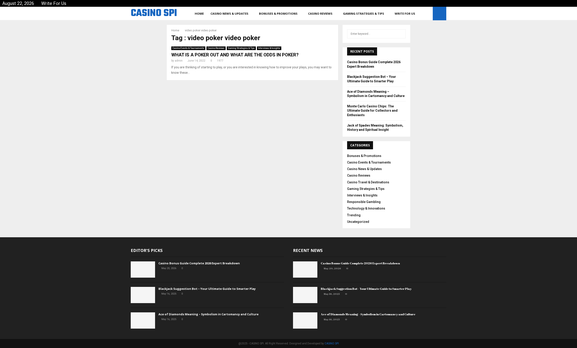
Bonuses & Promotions (278, 14)
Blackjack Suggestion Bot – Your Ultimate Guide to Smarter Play (207, 289)
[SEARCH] (401, 33)
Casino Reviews (320, 14)
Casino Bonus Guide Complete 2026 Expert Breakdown (199, 263)
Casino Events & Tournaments (188, 48)
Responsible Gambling (364, 202)
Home (199, 14)
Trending (354, 215)
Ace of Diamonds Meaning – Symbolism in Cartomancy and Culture (208, 314)
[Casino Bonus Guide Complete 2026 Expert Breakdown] (143, 269)
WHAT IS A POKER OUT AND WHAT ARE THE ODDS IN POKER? (235, 55)
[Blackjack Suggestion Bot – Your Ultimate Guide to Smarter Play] (143, 295)
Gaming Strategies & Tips (363, 14)
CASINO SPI (154, 13)
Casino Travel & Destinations (368, 182)
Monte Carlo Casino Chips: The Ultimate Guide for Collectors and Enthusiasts (372, 110)
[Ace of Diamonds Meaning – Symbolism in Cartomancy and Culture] (143, 320)
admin (179, 60)
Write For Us (53, 3)
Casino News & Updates (229, 14)
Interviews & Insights (269, 48)
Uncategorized (358, 222)
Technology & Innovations (366, 208)
